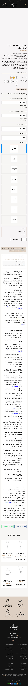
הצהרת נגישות (23, 669)
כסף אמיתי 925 (20, 259)
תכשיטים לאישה (23, 647)
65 (15, 264)
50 (20, 264)
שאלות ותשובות (9, 647)
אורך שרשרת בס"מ (23, 81)
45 (22, 264)
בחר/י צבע (24, 77)
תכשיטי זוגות (24, 651)
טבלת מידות (10, 654)
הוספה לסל (16, 239)
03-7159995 (14, 413)
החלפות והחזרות (9, 649)
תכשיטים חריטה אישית (21, 653)
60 (16, 264)
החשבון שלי (10, 666)
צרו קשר (11, 658)
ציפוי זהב (15, 259)
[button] (25, 4)
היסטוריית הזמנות (9, 669)
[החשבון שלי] (3, 5)
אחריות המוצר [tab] (14, 248)
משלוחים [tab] (12, 250)
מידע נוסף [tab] (21, 248)
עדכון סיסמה (10, 667)
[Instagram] (13, 640)
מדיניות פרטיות (23, 667)
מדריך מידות (19, 319)
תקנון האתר (24, 666)
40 (23, 264)
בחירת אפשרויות (20, 559)
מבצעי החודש (23, 656)
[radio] (16, 77)
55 (18, 264)
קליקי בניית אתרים (14, 681)
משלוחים (11, 651)
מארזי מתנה (24, 654)
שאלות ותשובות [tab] (20, 250)
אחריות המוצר (9, 653)
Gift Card (24, 658)
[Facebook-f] (15, 640)
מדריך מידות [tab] (5, 248)
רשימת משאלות (9, 656)
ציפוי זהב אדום (8, 259)
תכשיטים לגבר (23, 649)
